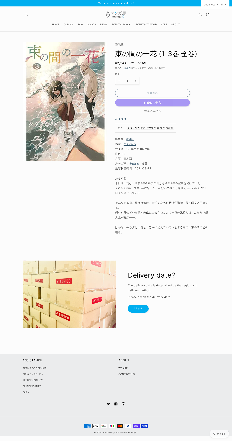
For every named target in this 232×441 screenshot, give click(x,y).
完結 (143, 127)
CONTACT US (126, 374)
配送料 (127, 68)
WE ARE (123, 368)
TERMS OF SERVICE (35, 368)
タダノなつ (133, 127)
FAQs (26, 392)
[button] (26, 14)
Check (138, 308)
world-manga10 (110, 432)
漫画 (162, 127)
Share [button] (122, 118)
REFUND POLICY (33, 380)
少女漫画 (151, 127)
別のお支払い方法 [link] (152, 110)
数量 (117, 74)
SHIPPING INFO (32, 386)
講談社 (170, 127)
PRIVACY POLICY (33, 374)
